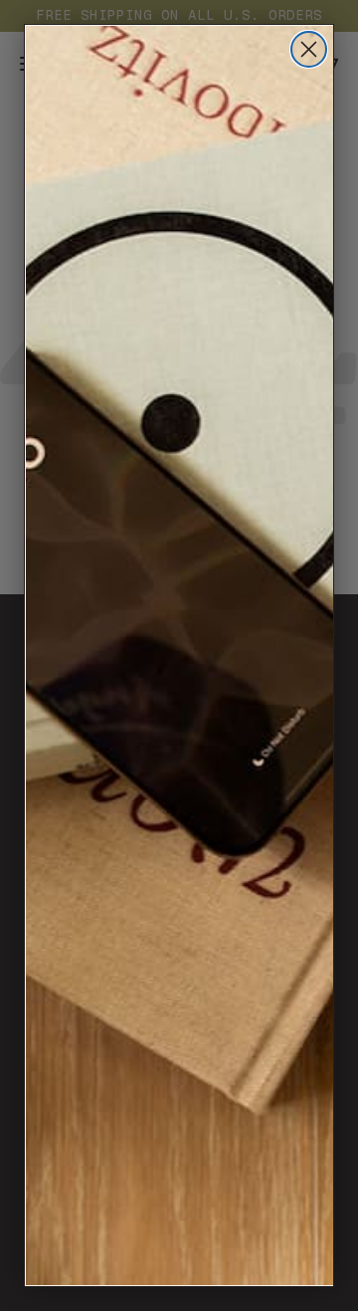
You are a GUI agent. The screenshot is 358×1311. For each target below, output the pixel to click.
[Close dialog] (308, 49)
